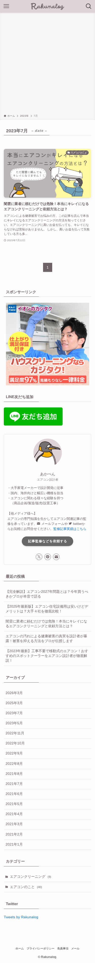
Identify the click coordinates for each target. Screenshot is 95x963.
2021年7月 (14, 784)
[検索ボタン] (88, 6)
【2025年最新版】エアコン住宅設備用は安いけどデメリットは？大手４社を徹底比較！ (47, 609)
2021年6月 (14, 794)
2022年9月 (14, 753)
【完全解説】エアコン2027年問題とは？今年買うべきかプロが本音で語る (47, 594)
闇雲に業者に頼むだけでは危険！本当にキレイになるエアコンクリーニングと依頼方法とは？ (46, 623)
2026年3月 (14, 693)
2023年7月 (14, 713)
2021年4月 (14, 814)
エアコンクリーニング (30, 876)
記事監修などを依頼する (47, 541)
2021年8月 (14, 774)
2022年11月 (15, 733)
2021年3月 (14, 824)
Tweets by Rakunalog (21, 917)
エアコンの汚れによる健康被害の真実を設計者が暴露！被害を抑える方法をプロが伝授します (46, 638)
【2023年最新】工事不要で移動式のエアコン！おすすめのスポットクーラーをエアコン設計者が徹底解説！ (47, 655)
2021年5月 (14, 804)
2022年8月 (14, 764)
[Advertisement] (47, 64)
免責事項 (62, 948)
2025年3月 (14, 703)
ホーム (19, 948)
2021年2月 (14, 834)
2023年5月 (14, 723)
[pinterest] (47, 557)
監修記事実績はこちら (69, 529)
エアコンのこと (26, 887)
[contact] (56, 557)
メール (75, 948)
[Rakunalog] (47, 6)
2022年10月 (15, 743)
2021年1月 (14, 844)
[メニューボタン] (6, 6)
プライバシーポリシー (40, 948)
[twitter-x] (39, 557)
